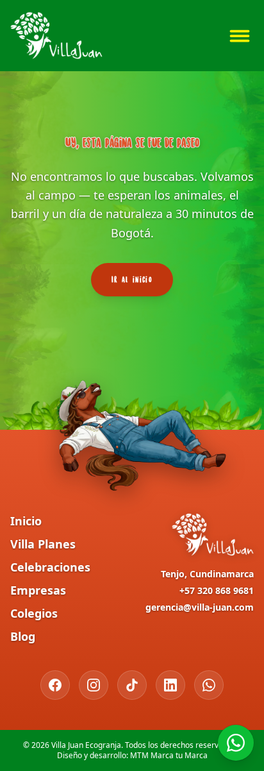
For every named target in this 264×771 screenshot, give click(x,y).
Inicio (26, 521)
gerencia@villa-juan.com (199, 607)
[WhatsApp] (209, 685)
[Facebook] (55, 685)
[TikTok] (132, 685)
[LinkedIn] (170, 685)
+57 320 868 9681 (216, 590)
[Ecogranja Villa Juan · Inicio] (56, 35)
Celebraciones (50, 567)
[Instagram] (93, 685)
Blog (22, 636)
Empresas (38, 590)
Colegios (34, 613)
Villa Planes (43, 544)
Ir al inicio (132, 279)
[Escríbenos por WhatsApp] (236, 743)
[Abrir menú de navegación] (240, 36)
